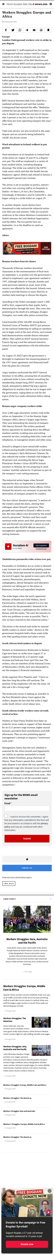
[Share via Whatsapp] (20, 30)
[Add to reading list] (48, 30)
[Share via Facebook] (5, 30)
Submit (27, 838)
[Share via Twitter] (13, 30)
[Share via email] (34, 30)
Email (7, 803)
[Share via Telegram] (27, 30)
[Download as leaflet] (41, 30)
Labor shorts (9, 883)
